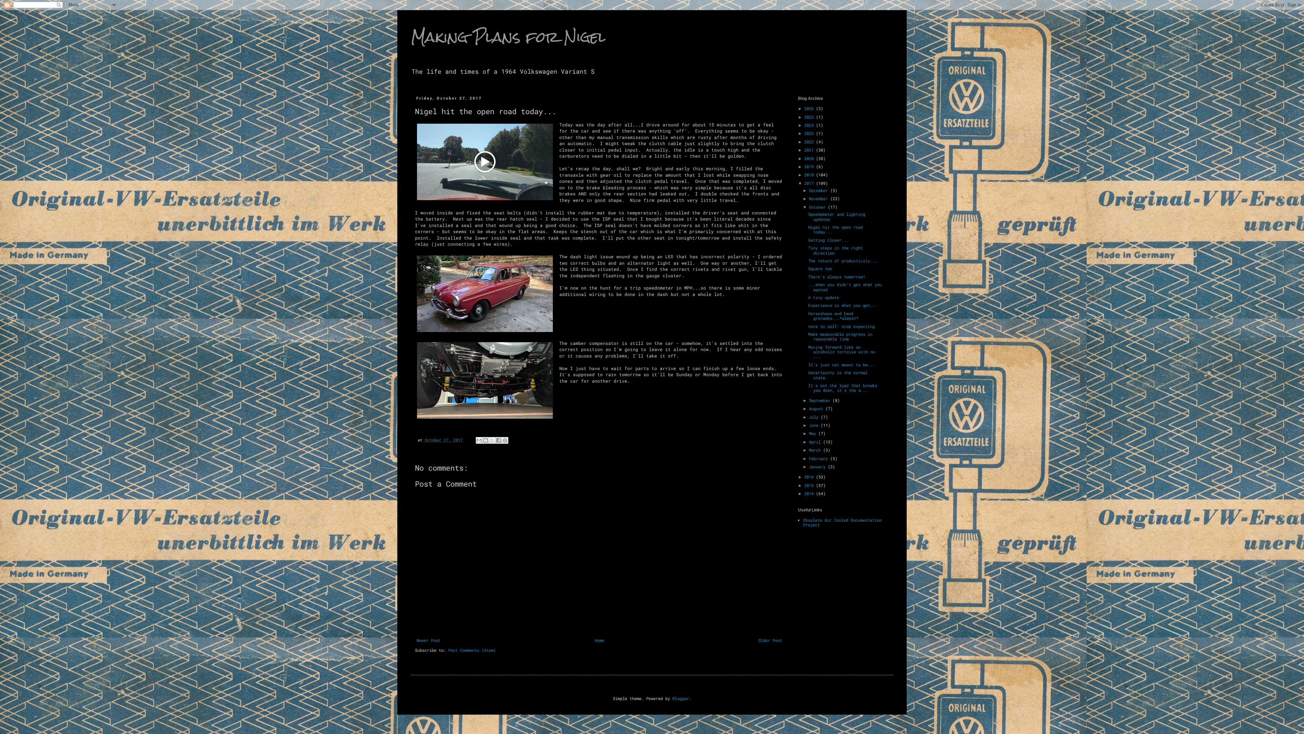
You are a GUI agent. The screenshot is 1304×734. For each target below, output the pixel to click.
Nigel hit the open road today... (835, 229)
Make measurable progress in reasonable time (840, 336)
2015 (810, 485)
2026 (810, 108)
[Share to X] (492, 440)
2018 (810, 174)
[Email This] (479, 440)
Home (599, 640)
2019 (810, 166)
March (816, 450)
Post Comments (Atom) (472, 650)
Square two (820, 268)
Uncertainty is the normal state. (838, 375)
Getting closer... (828, 240)
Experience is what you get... (842, 305)
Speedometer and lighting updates (836, 216)
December (819, 190)
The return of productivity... (842, 260)
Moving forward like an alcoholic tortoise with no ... (841, 352)
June (815, 425)
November (819, 198)
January (818, 466)
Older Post (770, 640)
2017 (810, 183)
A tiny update (823, 297)
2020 (810, 158)
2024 (810, 125)
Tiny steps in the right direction (835, 250)
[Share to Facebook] (498, 440)
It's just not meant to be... (841, 364)
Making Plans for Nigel (508, 37)
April (816, 441)
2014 (810, 493)
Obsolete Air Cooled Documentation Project (842, 522)
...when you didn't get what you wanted (845, 287)
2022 (810, 141)
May (813, 433)
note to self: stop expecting (841, 326)
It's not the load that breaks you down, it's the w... (842, 388)
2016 (810, 476)
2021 (810, 150)
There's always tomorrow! (836, 276)
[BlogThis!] (485, 440)
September (821, 400)
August (817, 408)
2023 (810, 133)
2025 (810, 117)
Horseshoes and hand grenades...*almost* (833, 316)
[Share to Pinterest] (505, 440)
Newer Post (428, 640)
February (819, 458)
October (818, 207)
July (815, 417)
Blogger (680, 698)
